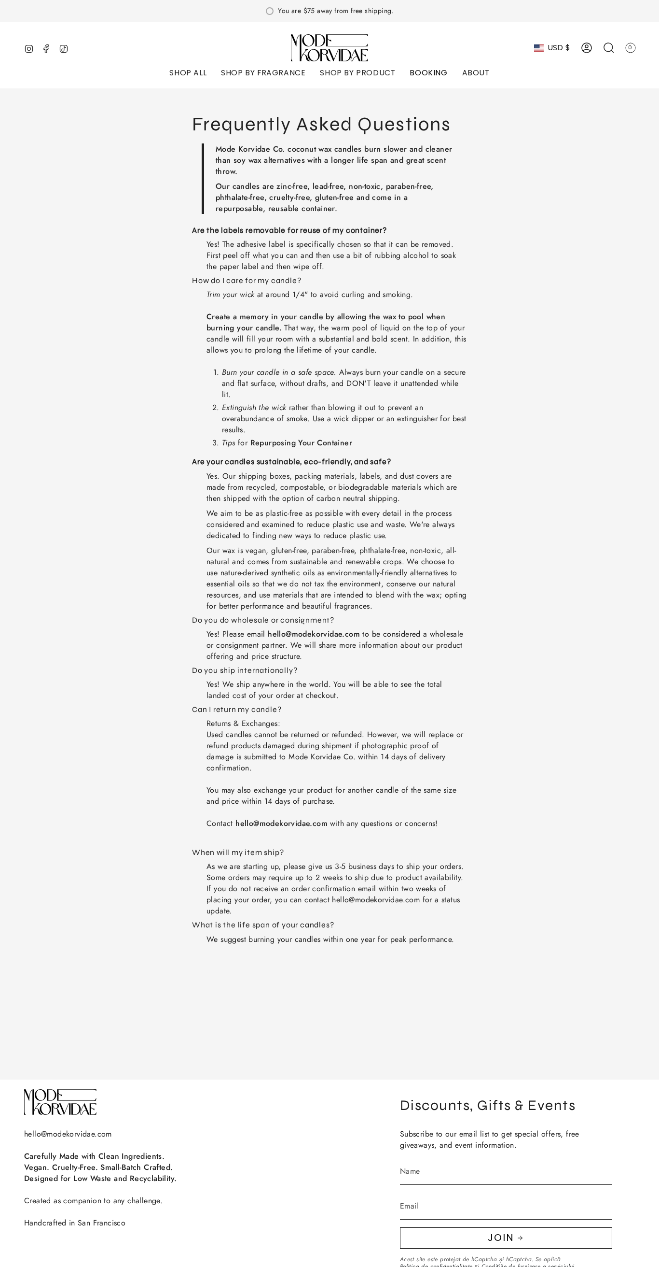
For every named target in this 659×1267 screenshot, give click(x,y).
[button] (188, 73)
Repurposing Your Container (301, 442)
